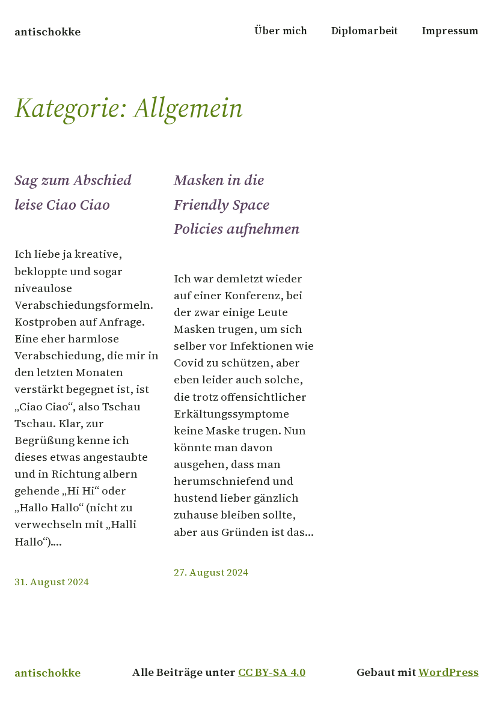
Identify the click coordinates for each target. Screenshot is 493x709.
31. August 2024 (51, 582)
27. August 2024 (211, 572)
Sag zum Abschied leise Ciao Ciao (73, 191)
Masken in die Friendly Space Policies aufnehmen (236, 204)
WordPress (448, 672)
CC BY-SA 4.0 (271, 672)
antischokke (47, 31)
